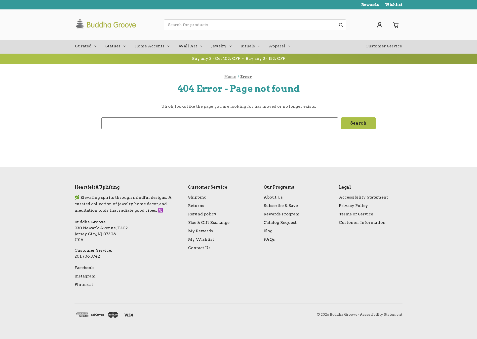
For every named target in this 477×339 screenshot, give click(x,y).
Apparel (277, 46)
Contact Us (199, 247)
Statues (112, 46)
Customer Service (383, 46)
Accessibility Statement (363, 197)
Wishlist (393, 4)
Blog (268, 231)
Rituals (247, 46)
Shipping (197, 197)
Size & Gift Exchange (209, 222)
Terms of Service (356, 214)
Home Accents (149, 46)
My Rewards (200, 231)
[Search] (340, 24)
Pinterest (84, 284)
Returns (196, 205)
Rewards (370, 4)
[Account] (379, 24)
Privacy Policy (353, 205)
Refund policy (202, 214)
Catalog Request (280, 222)
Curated (83, 46)
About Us (273, 197)
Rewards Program (282, 214)
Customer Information (362, 222)
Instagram (85, 276)
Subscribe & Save (281, 205)
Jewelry (219, 46)
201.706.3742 (87, 256)
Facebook (84, 267)
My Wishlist (201, 239)
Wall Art (187, 46)
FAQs (269, 239)
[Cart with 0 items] (396, 24)
